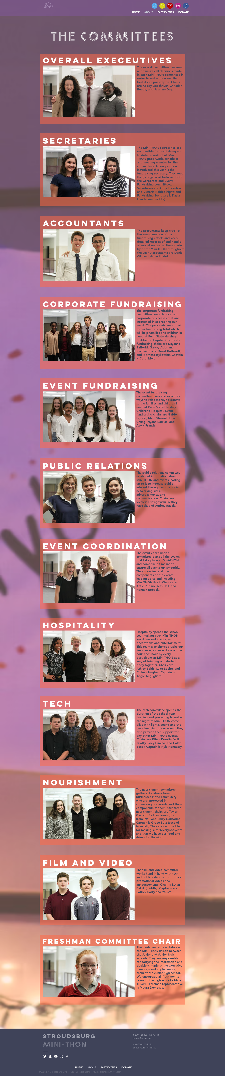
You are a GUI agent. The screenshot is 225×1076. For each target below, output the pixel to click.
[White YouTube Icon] (56, 1056)
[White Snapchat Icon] (50, 1056)
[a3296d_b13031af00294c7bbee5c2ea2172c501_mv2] (178, 6)
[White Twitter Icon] (45, 1056)
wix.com (117, 1071)
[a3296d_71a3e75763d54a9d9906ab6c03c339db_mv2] (170, 6)
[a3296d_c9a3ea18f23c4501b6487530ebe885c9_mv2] (186, 6)
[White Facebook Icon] (67, 1056)
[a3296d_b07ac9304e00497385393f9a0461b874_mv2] (162, 6)
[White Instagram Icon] (61, 1056)
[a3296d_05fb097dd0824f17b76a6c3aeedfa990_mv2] (154, 6)
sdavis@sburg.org (142, 1038)
